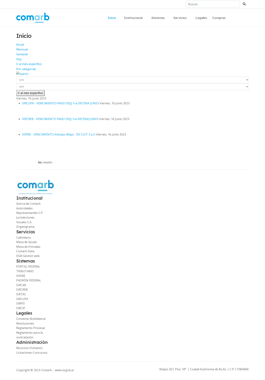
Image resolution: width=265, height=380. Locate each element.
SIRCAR (21, 285)
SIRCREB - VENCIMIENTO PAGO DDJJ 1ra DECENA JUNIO (60, 119)
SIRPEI (20, 303)
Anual (20, 44)
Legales (201, 18)
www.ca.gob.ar (64, 370)
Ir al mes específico (29, 64)
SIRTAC (21, 294)
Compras (218, 18)
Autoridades (24, 208)
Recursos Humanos (29, 348)
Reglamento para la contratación (29, 335)
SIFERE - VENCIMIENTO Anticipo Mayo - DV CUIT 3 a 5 (58, 134)
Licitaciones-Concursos (31, 353)
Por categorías (26, 69)
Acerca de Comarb (28, 204)
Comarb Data (25, 251)
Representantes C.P (29, 213)
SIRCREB (22, 290)
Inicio (112, 18)
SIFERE (20, 276)
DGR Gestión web (28, 256)
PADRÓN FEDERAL (28, 280)
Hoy (19, 59)
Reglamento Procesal (30, 328)
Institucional (133, 18)
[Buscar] (132, 74)
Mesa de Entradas (28, 247)
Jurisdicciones (25, 217)
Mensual (22, 49)
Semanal (22, 54)
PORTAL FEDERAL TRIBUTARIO (28, 269)
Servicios (179, 18)
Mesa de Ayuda (26, 242)
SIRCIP (20, 308)
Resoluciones (25, 323)
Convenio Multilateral (30, 319)
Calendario (23, 237)
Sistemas (158, 18)
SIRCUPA (22, 299)
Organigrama (25, 227)
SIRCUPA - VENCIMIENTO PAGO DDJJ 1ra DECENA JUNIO (60, 103)
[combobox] (213, 4)
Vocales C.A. (24, 222)
